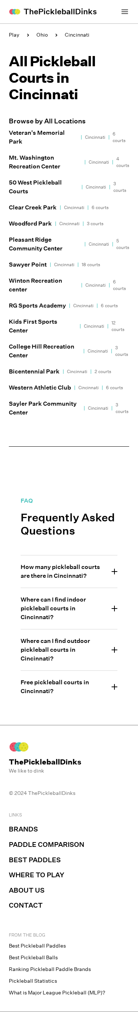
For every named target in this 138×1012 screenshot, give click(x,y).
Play (14, 34)
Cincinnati (77, 34)
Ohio (42, 34)
